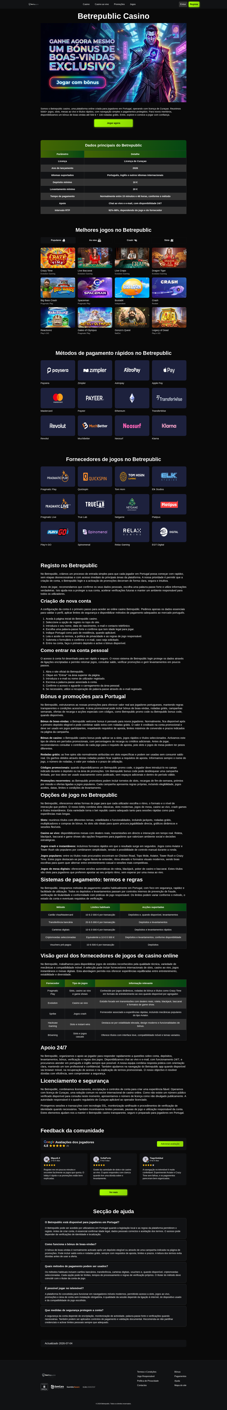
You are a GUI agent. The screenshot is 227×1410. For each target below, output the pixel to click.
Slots (166, 240)
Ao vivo (93, 240)
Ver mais (113, 1192)
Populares (56, 240)
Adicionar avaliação (170, 1144)
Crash (130, 240)
